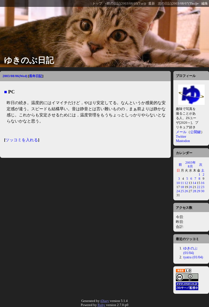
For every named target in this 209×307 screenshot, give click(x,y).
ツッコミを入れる (21, 140)
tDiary (104, 301)
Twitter (181, 136)
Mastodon (183, 141)
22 (198, 187)
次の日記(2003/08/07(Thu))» (178, 3)
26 (186, 191)
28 (194, 191)
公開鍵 (195, 132)
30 (202, 191)
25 (182, 191)
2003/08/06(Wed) (15, 76)
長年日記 (35, 76)
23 (202, 187)
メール (181, 132)
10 (178, 183)
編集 (204, 3)
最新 (151, 3)
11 (182, 183)
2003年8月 (190, 164)
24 (178, 191)
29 (198, 191)
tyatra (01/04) (193, 257)
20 (190, 187)
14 (194, 183)
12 (186, 183)
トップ (97, 3)
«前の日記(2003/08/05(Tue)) (125, 3)
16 (202, 183)
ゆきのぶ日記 (29, 60)
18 (182, 187)
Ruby (101, 305)
